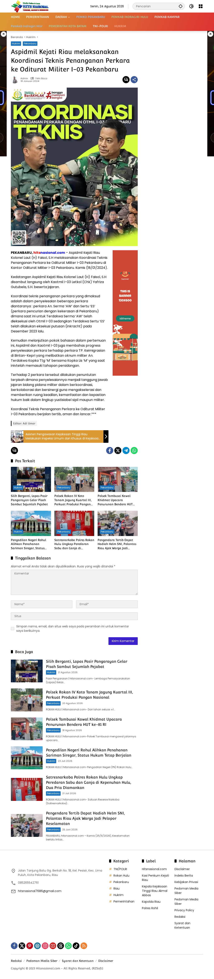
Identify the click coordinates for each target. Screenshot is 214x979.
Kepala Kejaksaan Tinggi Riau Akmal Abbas (154, 890)
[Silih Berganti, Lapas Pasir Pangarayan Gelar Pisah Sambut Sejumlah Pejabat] (31, 479)
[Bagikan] (134, 79)
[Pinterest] (29, 945)
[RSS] (83, 945)
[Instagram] (45, 945)
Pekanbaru (30, 43)
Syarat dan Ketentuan (182, 925)
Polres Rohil (150, 908)
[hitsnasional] (30, 6)
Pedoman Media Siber (41, 960)
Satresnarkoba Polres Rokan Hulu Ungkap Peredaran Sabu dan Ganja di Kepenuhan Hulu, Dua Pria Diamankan (74, 544)
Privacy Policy (184, 910)
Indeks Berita (184, 875)
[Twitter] (117, 450)
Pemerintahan (123, 901)
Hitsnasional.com (154, 869)
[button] (180, 6)
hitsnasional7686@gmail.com (39, 891)
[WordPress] (37, 945)
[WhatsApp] (134, 450)
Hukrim (16, 43)
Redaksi (180, 917)
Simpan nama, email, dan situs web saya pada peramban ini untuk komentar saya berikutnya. (72, 628)
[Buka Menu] (200, 6)
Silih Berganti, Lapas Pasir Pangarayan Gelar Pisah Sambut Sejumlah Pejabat (29, 500)
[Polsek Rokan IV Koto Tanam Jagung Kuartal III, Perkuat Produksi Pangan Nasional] (74, 479)
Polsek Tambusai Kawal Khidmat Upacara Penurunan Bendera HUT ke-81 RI (115, 500)
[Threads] (60, 945)
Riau (116, 888)
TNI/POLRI (120, 869)
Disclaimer (182, 869)
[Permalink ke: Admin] (15, 79)
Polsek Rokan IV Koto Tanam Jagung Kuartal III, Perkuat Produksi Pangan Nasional (73, 500)
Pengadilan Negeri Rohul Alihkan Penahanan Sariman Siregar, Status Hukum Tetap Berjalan (28, 544)
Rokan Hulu (121, 875)
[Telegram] (126, 450)
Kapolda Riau (151, 902)
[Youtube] (53, 945)
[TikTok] (76, 945)
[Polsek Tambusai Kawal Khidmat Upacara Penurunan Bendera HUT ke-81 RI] (118, 479)
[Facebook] (109, 450)
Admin (24, 78)
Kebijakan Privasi (186, 882)
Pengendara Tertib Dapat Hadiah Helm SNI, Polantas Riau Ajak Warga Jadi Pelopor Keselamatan (117, 544)
